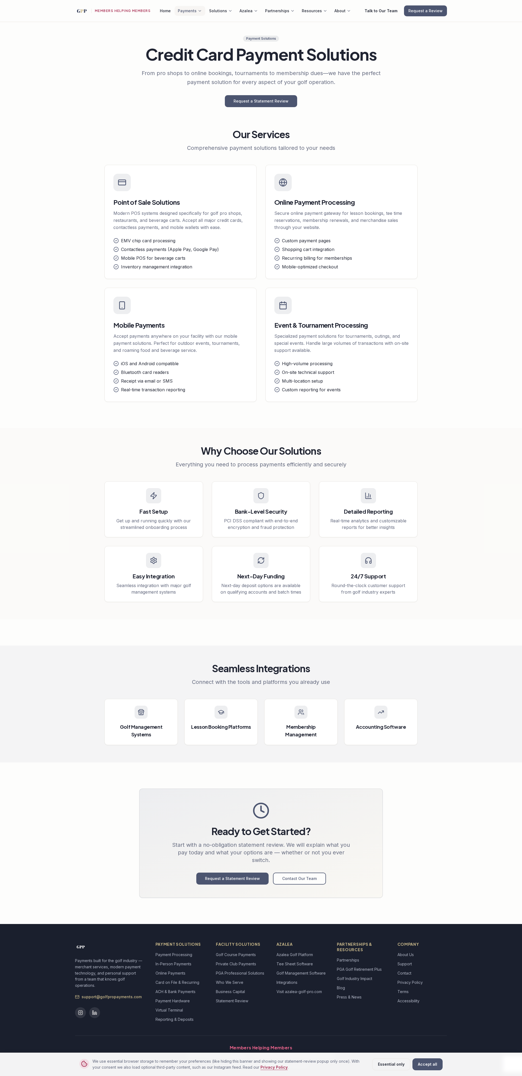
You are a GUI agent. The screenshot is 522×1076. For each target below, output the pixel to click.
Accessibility (408, 1001)
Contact (404, 973)
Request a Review (425, 10)
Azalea (246, 10)
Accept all (427, 1064)
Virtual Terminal (169, 1010)
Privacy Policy (274, 1067)
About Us (405, 954)
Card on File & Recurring (177, 982)
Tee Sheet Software (294, 964)
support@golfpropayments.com (112, 996)
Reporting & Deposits (175, 1019)
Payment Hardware (173, 1001)
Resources (312, 10)
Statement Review (232, 1001)
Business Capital (230, 991)
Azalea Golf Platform (294, 954)
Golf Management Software (301, 973)
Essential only (391, 1064)
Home (165, 10)
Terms (403, 991)
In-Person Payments (173, 964)
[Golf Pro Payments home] (81, 10)
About (340, 10)
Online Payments (170, 973)
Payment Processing (174, 954)
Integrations (286, 982)
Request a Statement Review (261, 101)
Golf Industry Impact (354, 978)
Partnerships (277, 10)
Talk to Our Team (381, 10)
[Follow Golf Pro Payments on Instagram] (80, 1012)
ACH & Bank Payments (175, 991)
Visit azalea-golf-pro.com (299, 991)
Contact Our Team (299, 878)
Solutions (218, 10)
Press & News (349, 997)
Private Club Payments (236, 964)
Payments (187, 10)
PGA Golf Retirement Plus (359, 969)
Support (404, 964)
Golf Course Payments (236, 954)
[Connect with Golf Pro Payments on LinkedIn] (94, 1012)
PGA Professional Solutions (240, 973)
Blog (341, 987)
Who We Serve (229, 982)
